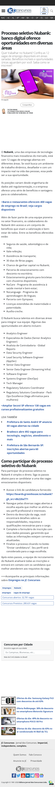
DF (37, 18)
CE (32, 18)
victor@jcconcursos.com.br (18, 111)
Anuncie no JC (19, 760)
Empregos (6, 588)
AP (17, 18)
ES (42, 18)
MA (51, 18)
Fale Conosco (35, 754)
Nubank (17, 588)
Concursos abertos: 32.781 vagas (18, 597)
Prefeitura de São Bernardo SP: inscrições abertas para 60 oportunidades (25, 449)
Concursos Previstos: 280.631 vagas (19, 603)
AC (8, 18)
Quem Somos (19, 754)
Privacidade (36, 760)
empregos (6, 592)
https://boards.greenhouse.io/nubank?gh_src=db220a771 (29, 496)
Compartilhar (27, 105)
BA (27, 18)
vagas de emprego (22, 592)
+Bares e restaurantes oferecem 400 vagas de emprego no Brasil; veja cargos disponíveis (26, 205)
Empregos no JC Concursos (24, 580)
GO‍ (46, 18)
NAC (3, 18)
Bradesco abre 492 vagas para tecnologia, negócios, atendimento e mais (29, 435)
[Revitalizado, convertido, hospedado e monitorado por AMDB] (51, 782)
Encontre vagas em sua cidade (15, 648)
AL (13, 18)
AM (22, 18)
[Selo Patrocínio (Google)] (44, 10)
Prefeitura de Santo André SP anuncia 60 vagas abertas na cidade (29, 424)
